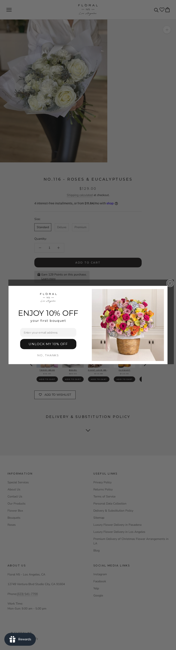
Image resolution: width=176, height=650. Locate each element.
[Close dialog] (170, 283)
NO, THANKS (48, 355)
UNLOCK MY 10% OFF (48, 344)
